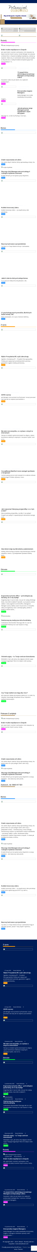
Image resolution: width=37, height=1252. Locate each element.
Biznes (3, 164)
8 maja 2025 (5, 690)
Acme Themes (18, 1249)
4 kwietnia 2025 (6, 469)
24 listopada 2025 (6, 157)
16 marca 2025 (6, 507)
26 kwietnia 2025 (6, 429)
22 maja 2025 (5, 392)
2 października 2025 (7, 593)
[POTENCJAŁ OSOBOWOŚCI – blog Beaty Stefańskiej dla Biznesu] (2, 21)
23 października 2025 (23, 68)
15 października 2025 (23, 86)
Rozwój (3, 63)
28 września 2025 (6, 310)
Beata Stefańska (16, 47)
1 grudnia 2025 (6, 47)
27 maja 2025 (5, 354)
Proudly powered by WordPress (11, 1247)
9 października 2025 (7, 276)
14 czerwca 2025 (22, 104)
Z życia (3, 365)
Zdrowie (4, 611)
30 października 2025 (7, 169)
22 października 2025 (7, 241)
